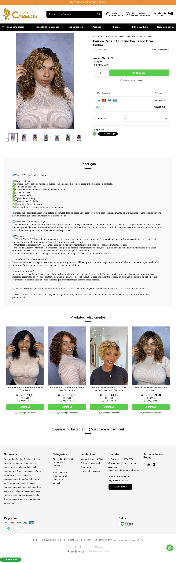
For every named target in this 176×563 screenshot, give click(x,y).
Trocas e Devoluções (90, 471)
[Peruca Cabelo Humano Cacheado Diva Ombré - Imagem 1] (13, 137)
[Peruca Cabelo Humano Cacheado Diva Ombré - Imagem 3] (35, 137)
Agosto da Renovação (63, 459)
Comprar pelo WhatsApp (132, 80)
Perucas (104, 36)
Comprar (141, 73)
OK (165, 118)
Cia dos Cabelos (163, 50)
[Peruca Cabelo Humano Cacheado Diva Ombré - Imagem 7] (79, 137)
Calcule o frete (100, 118)
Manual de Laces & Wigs (92, 459)
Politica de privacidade (91, 463)
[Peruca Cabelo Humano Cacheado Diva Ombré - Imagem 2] (24, 137)
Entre (133, 15)
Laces (55, 469)
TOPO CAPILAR (60, 472)
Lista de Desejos (109, 134)
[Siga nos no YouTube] (148, 465)
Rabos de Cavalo (60, 476)
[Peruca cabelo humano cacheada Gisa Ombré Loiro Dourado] (109, 370)
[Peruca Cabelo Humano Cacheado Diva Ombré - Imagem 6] (68, 137)
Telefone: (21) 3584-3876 (121, 459)
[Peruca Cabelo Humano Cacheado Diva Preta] (25, 370)
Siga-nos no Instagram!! (88, 429)
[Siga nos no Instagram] (154, 465)
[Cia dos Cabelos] (20, 14)
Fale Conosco (120, 487)
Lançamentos (59, 462)
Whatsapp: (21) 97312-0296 (123, 463)
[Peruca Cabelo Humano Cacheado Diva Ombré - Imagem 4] (46, 137)
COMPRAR (25, 407)
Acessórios (58, 479)
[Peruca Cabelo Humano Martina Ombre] (151, 370)
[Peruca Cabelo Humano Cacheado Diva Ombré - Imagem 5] (57, 137)
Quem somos (87, 467)
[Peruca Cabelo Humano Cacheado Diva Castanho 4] (67, 370)
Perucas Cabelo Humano (141, 36)
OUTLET (56, 483)
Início (97, 36)
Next (8, 139)
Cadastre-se (144, 15)
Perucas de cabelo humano (120, 36)
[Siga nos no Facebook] (144, 465)
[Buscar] (98, 14)
